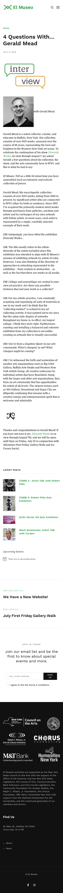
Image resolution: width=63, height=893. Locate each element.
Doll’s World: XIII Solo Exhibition (38, 517)
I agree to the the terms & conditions (29, 685)
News (6, 28)
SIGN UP (50, 676)
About (9, 843)
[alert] (31, 559)
